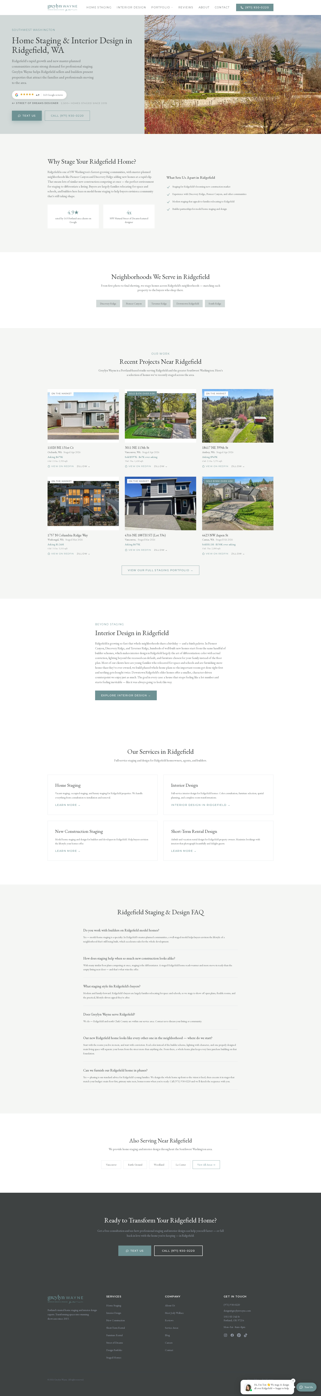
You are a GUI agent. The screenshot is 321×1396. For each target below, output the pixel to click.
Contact (222, 7)
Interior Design (131, 7)
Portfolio (160, 7)
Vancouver (111, 1164)
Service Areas (171, 1327)
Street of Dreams (114, 1342)
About (204, 7)
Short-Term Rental (115, 1327)
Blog (167, 1335)
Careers (168, 1342)
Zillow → (83, 466)
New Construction (115, 1320)
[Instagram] (225, 1335)
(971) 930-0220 (257, 7)
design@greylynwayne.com (237, 1310)
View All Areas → (206, 1164)
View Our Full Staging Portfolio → (160, 570)
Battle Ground (135, 1164)
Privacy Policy (253, 1379)
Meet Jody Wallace (174, 1313)
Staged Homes (113, 1357)
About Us (170, 1305)
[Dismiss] (311, 1323)
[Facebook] (232, 1335)
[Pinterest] (239, 1335)
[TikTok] (245, 1335)
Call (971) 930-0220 (67, 115)
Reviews (185, 7)
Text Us (29, 115)
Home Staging (98, 7)
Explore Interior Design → (126, 695)
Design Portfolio (114, 1350)
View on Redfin (62, 466)
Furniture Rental (114, 1335)
